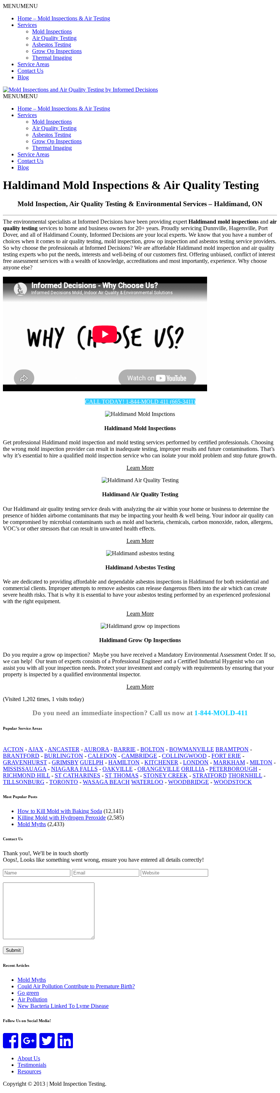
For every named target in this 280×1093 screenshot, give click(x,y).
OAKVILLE (117, 769)
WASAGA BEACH (106, 782)
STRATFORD (209, 775)
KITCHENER (161, 762)
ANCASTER (63, 749)
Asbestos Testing (51, 44)
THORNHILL (245, 775)
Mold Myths (32, 980)
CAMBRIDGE (139, 756)
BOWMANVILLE (191, 749)
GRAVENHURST (25, 762)
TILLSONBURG (23, 782)
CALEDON (102, 756)
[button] (20, 6)
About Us (29, 1058)
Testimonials (32, 1065)
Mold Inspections (52, 31)
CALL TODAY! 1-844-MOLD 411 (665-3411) (140, 402)
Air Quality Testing (54, 38)
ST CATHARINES (77, 775)
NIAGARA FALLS (74, 769)
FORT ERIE (226, 756)
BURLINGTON (63, 756)
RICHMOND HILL (26, 775)
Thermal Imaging (52, 58)
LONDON (196, 762)
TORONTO (63, 782)
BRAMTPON (232, 749)
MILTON (261, 762)
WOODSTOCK (233, 782)
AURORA (96, 749)
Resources (29, 1071)
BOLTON (152, 749)
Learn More (140, 468)
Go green (28, 993)
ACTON (13, 749)
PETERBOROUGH (233, 769)
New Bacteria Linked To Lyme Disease (63, 1006)
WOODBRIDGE (188, 782)
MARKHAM (229, 762)
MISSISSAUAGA (24, 769)
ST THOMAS (122, 775)
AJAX (35, 749)
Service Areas (33, 64)
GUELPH (92, 762)
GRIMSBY (65, 762)
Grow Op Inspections (57, 51)
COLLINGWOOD (184, 756)
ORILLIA (193, 769)
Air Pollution (32, 999)
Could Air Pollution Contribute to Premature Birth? (76, 986)
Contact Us (30, 71)
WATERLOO (147, 782)
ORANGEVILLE (158, 769)
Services (27, 25)
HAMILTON (124, 762)
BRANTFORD (21, 756)
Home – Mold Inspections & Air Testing (64, 18)
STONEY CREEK (165, 775)
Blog (23, 77)
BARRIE (125, 749)
